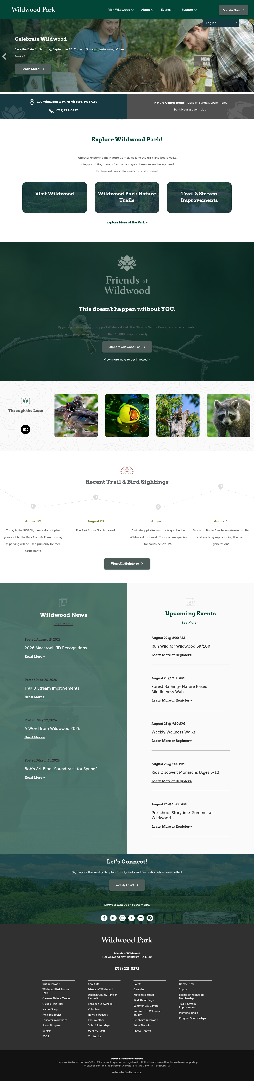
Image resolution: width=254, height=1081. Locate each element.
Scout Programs (52, 1025)
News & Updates (98, 1014)
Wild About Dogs (144, 1000)
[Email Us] (140, 917)
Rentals (46, 1031)
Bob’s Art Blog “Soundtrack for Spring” (61, 769)
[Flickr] (113, 917)
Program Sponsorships (192, 1018)
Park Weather (96, 1020)
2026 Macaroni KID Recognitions (56, 648)
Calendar (139, 989)
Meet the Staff (96, 1031)
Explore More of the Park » (127, 222)
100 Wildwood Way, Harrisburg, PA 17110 (127, 956)
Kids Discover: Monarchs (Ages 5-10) (186, 772)
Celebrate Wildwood (146, 1020)
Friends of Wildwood (100, 989)
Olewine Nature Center (56, 998)
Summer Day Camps (146, 1005)
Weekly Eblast (124, 885)
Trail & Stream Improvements (52, 688)
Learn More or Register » (172, 655)
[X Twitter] (131, 917)
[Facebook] (104, 917)
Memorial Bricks (188, 1012)
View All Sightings (125, 563)
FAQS (45, 1036)
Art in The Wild (142, 1025)
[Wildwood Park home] (33, 12)
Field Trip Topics (51, 1014)
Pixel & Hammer (133, 1072)
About (145, 10)
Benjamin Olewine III (100, 1003)
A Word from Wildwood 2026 (52, 728)
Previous (5, 56)
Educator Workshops (54, 1020)
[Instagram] (122, 917)
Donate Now (231, 10)
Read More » (63, 624)
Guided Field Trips (52, 1003)
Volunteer (94, 1009)
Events (166, 10)
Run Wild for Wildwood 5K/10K (181, 646)
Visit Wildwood (119, 10)
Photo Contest (142, 1031)
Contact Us (94, 1036)
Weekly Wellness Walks (174, 732)
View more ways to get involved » (127, 359)
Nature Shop (49, 1009)
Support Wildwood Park (124, 347)
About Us (93, 984)
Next (248, 56)
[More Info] (150, 917)
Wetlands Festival (144, 994)
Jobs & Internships (99, 1025)
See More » (190, 622)
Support (187, 10)
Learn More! (30, 69)
